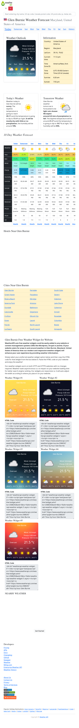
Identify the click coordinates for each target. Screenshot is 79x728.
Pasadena (34, 295)
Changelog (8, 655)
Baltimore (34, 307)
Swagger (7, 660)
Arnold (56, 312)
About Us (7, 677)
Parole (7, 325)
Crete (71, 709)
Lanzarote (53, 709)
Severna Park (10, 303)
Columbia (58, 320)
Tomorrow (18, 29)
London (25, 711)
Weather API (44, 717)
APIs (5, 650)
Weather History (10, 670)
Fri (54, 29)
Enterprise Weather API (13, 667)
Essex (7, 320)
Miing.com (8, 665)
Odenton (57, 299)
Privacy (6, 682)
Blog (5, 687)
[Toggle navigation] (76, 3)
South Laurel (35, 329)
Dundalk (8, 307)
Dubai (19, 711)
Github (6, 657)
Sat (59, 29)
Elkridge (33, 299)
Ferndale (33, 290)
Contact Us (8, 680)
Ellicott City (34, 316)
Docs (6, 652)
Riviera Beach (10, 299)
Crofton (8, 316)
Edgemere (34, 312)
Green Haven (10, 295)
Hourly (15, 224)
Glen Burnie (9, 290)
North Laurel (35, 325)
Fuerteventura (63, 709)
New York (7, 711)
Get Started (39, 631)
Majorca (45, 709)
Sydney (32, 711)
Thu (49, 29)
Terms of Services (10, 685)
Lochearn (8, 329)
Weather (7, 662)
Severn (57, 295)
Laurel (32, 320)
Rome (14, 711)
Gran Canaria (29, 709)
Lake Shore (58, 303)
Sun (26, 29)
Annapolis (58, 329)
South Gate (58, 290)
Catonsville (9, 312)
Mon (32, 29)
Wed (43, 29)
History (71, 29)
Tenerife (38, 709)
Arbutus (33, 303)
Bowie (56, 325)
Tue (37, 29)
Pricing (6, 648)
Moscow (39, 711)
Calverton (58, 307)
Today (8, 29)
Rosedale (57, 316)
